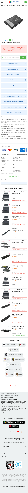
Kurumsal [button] (4, 450)
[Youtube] (18, 431)
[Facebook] (6, 431)
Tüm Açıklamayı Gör (14, 176)
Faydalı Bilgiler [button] (5, 446)
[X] (10, 431)
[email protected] (14, 395)
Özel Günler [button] (5, 457)
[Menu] (1, 2)
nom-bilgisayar (5, 40)
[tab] (14, 446)
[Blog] (21, 431)
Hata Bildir (15, 386)
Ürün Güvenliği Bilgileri (22, 154)
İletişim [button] (3, 453)
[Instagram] (14, 431)
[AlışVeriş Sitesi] (25, 2)
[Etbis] (10, 465)
